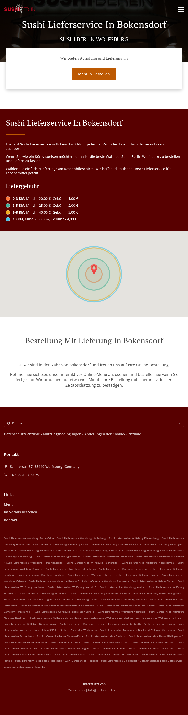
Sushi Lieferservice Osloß (70, 654)
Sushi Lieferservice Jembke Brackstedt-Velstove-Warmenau (123, 654)
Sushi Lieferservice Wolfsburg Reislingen (123, 568)
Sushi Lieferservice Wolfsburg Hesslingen (158, 544)
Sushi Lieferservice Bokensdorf (119, 660)
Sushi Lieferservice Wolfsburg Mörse (137, 575)
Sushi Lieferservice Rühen (109, 648)
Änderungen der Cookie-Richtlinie (112, 434)
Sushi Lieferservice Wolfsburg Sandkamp (121, 605)
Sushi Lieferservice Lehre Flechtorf (106, 636)
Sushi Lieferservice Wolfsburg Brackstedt (105, 581)
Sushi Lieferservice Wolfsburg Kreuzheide (160, 556)
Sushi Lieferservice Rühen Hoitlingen (66, 648)
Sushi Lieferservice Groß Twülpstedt (151, 648)
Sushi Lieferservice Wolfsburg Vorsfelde (121, 611)
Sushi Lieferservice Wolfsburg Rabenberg (56, 544)
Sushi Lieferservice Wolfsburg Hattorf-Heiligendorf (153, 593)
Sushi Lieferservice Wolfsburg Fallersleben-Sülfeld (64, 611)
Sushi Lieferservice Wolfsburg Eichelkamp (109, 556)
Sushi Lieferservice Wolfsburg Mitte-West (43, 593)
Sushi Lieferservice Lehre (65, 642)
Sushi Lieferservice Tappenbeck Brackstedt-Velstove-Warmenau (137, 630)
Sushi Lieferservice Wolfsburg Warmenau (58, 556)
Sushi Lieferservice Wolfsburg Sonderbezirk (95, 593)
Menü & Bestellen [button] (94, 74)
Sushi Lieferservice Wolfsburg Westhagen (28, 599)
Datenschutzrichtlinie (22, 434)
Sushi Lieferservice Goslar (159, 624)
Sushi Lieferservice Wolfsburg (77, 624)
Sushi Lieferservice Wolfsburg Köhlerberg (81, 538)
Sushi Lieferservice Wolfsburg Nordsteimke (148, 562)
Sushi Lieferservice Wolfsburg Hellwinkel (28, 550)
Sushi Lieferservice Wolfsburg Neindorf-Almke (30, 624)
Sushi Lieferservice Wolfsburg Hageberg (41, 575)
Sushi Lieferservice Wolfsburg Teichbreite (92, 562)
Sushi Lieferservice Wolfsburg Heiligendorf (53, 581)
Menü (8, 504)
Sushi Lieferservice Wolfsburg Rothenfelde (29, 538)
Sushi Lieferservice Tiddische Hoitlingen (38, 660)
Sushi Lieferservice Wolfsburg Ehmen (153, 581)
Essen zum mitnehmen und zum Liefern (27, 666)
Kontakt (10, 520)
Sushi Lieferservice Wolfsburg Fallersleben (71, 568)
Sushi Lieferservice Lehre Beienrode (25, 642)
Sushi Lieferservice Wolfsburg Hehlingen (159, 617)
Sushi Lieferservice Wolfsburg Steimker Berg (81, 550)
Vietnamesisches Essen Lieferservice (161, 660)
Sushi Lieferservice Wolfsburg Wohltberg (135, 550)
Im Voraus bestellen (20, 512)
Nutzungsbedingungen (62, 434)
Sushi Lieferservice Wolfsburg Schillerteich (107, 544)
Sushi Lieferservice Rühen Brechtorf (153, 642)
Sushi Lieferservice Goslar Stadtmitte (119, 624)
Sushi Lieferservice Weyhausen (78, 630)
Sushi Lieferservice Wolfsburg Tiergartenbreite (34, 562)
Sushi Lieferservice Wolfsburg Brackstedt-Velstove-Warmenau (57, 605)
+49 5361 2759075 (24, 475)
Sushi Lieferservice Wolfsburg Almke (122, 587)
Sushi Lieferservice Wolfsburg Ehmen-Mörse (55, 617)
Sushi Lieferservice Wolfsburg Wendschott (108, 617)
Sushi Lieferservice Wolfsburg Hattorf (90, 575)
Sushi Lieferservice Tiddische (81, 660)
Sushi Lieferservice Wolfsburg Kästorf (76, 599)
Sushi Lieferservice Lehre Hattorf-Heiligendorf (155, 636)
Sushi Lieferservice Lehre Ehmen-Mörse (60, 636)
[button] (181, 9)
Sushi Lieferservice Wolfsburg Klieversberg (134, 538)
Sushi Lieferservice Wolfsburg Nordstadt (123, 599)
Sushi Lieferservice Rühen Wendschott (106, 642)
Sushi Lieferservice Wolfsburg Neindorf (72, 587)
